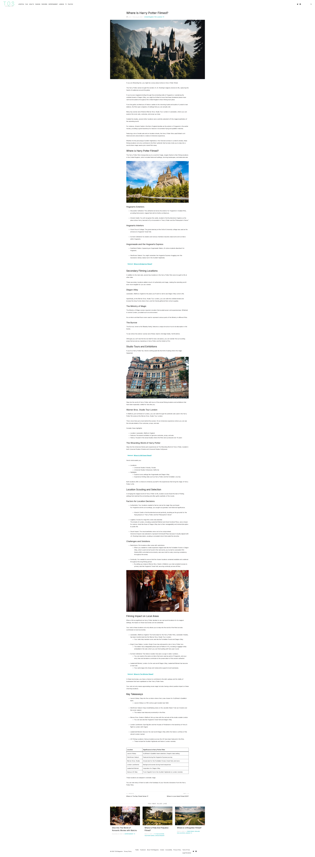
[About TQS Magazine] (302, 4)
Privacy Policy (177, 850)
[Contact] (303, 4)
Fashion (37, 4)
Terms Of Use (186, 850)
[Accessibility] (304, 4)
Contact (162, 850)
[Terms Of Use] (307, 4)
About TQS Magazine (153, 850)
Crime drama (190, 831)
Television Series (150, 835)
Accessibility (168, 850)
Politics (70, 4)
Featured (44, 4)
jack (130, 17)
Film (26, 4)
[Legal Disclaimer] (308, 4)
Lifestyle (21, 4)
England (197, 831)
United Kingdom (149, 17)
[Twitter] (298, 4)
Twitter (137, 850)
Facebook (143, 850)
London (61, 4)
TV (66, 4)
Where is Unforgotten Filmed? (189, 828)
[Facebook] (300, 4)
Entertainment (53, 4)
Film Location (158, 17)
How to (31, 4)
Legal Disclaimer (186, 853)
